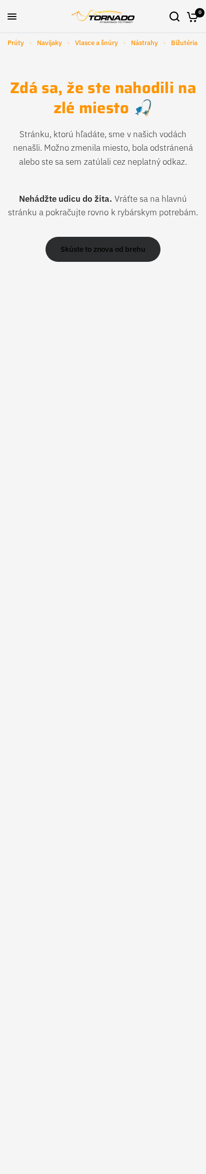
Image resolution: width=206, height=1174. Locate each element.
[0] (190, 16)
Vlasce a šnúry (96, 43)
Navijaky (49, 43)
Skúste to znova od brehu (102, 249)
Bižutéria (184, 43)
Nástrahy (144, 43)
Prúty (16, 43)
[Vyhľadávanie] (174, 16)
